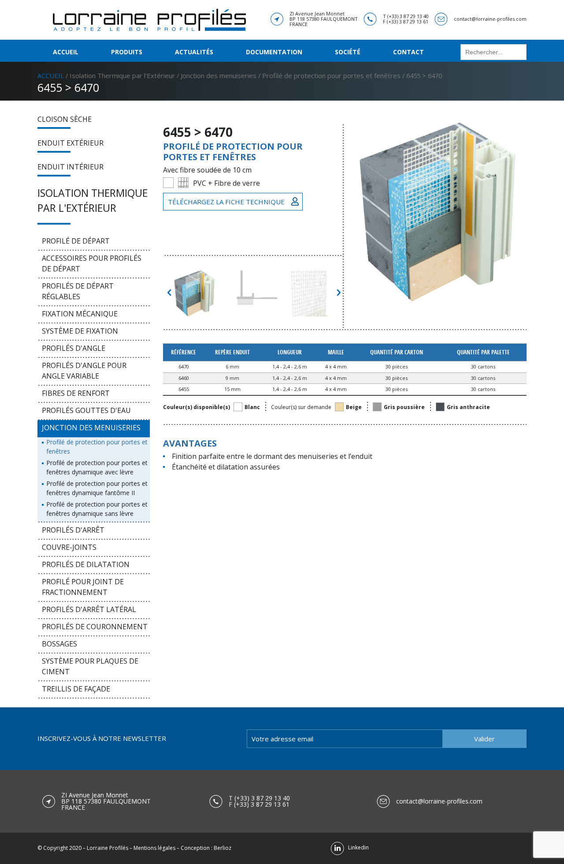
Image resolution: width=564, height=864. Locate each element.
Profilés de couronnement (95, 626)
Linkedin (356, 847)
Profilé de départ (76, 241)
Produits (126, 52)
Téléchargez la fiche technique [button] (226, 201)
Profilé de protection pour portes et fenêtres (331, 75)
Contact (408, 52)
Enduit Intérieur (70, 167)
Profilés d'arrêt (73, 530)
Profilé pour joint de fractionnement (83, 587)
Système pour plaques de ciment (90, 666)
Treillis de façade (76, 689)
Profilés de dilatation (86, 564)
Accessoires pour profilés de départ (91, 263)
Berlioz (222, 848)
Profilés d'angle (73, 348)
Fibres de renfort (76, 393)
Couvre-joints (69, 547)
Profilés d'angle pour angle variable (84, 371)
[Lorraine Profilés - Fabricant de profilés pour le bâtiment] (149, 19)
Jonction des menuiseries (218, 75)
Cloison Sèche (64, 119)
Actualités (194, 52)
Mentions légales (154, 848)
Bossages (59, 644)
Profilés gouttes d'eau (86, 410)
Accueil (65, 52)
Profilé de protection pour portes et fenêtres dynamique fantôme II (97, 488)
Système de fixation (80, 331)
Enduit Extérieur (70, 143)
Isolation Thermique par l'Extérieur (122, 75)
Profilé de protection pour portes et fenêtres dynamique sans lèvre (97, 509)
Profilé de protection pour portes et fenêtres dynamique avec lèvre (97, 467)
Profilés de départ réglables (78, 291)
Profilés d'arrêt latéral (89, 609)
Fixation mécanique (80, 314)
